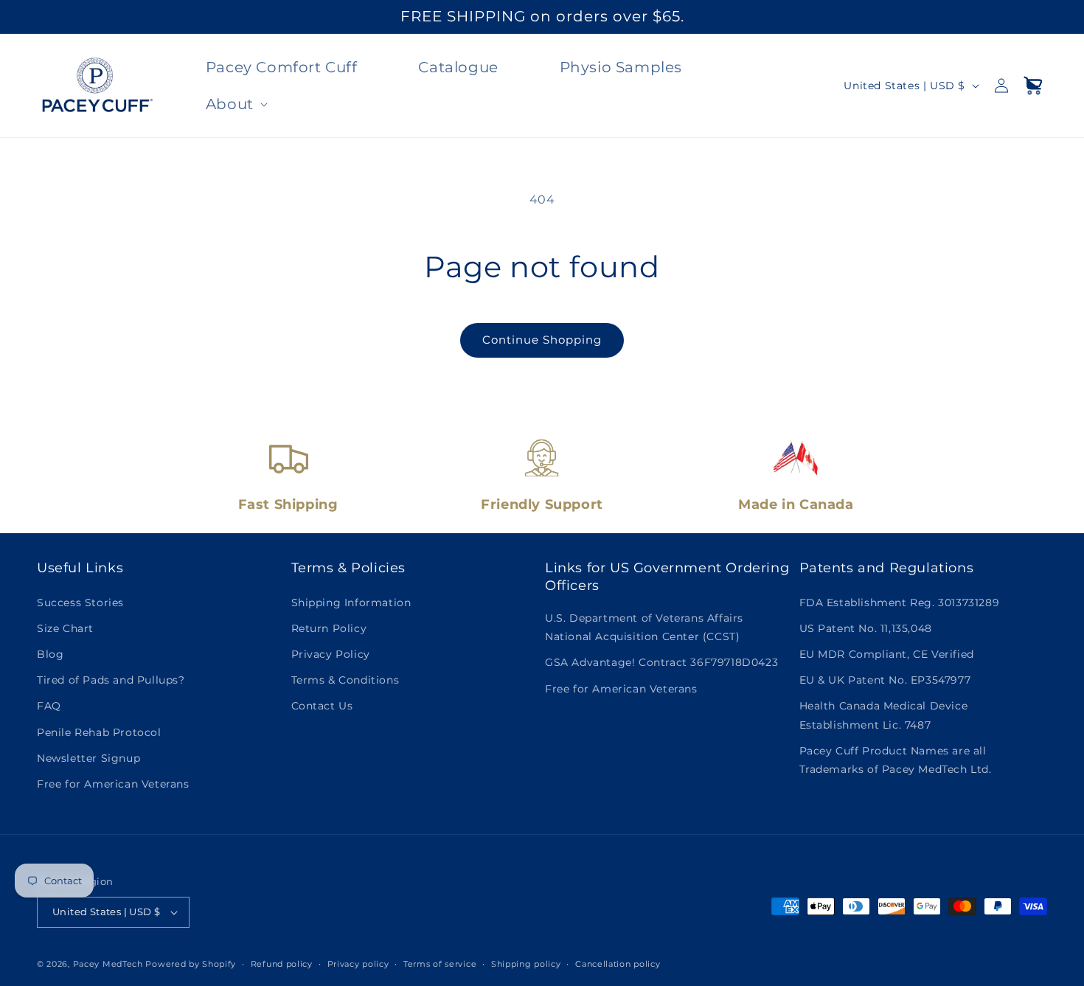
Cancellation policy (617, 964)
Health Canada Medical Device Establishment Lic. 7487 (883, 715)
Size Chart (65, 628)
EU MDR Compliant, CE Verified (886, 654)
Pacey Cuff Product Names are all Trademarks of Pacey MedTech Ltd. (895, 760)
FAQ (49, 705)
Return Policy (329, 628)
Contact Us (322, 705)
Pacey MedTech (108, 964)
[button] (235, 104)
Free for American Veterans (113, 784)
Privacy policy (358, 964)
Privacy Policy (330, 654)
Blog (50, 654)
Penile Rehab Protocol (99, 732)
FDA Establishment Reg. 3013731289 (899, 602)
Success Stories (80, 602)
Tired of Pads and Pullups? (111, 680)
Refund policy (282, 964)
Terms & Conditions (345, 680)
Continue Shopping (542, 340)
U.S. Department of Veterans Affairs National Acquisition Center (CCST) (644, 627)
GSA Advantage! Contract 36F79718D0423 (661, 662)
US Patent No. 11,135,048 (865, 628)
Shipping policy (526, 964)
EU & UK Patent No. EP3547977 (885, 680)
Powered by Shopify (190, 964)
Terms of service (439, 964)
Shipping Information (351, 602)
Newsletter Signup (88, 758)
